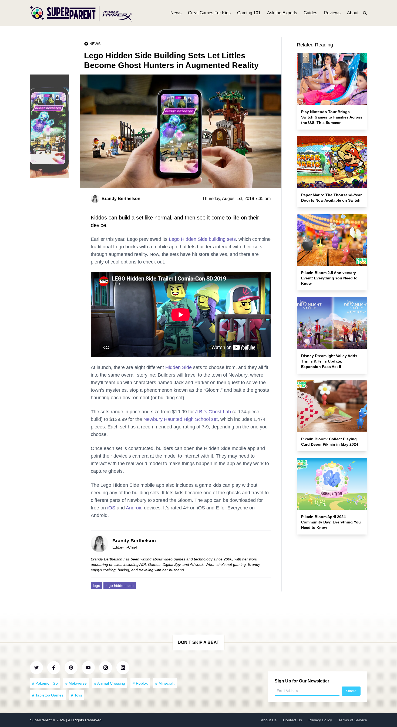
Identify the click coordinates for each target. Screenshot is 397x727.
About (352, 13)
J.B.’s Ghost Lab (213, 411)
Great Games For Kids (209, 13)
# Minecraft (164, 683)
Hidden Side (178, 367)
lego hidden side (120, 585)
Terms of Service (352, 720)
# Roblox (140, 683)
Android (134, 507)
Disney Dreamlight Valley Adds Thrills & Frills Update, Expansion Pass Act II (329, 361)
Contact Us (292, 720)
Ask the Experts (282, 13)
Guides (310, 13)
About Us (269, 720)
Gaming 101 (249, 13)
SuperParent (41, 720)
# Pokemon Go (45, 683)
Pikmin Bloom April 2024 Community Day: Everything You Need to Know (331, 522)
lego (96, 585)
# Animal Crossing (109, 683)
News (175, 13)
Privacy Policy (320, 720)
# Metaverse (76, 683)
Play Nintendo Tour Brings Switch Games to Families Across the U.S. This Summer (331, 117)
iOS (111, 507)
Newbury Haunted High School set (180, 419)
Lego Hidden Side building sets (202, 239)
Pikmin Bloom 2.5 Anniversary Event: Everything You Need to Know (329, 278)
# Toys (76, 695)
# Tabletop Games (47, 695)
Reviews (332, 13)
